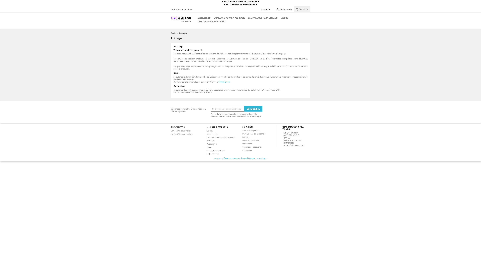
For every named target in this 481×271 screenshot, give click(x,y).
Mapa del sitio (213, 153)
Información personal (251, 130)
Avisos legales (212, 134)
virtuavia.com (224, 82)
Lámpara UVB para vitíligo (263, 18)
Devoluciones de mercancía (253, 134)
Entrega (210, 131)
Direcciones (247, 143)
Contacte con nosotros (182, 9)
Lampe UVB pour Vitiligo (181, 131)
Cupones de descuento (252, 147)
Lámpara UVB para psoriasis (229, 18)
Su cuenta (247, 127)
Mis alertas (247, 150)
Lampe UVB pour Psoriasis (182, 134)
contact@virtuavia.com (293, 145)
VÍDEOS (284, 18)
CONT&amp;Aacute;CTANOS (212, 21)
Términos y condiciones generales (221, 137)
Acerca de (211, 140)
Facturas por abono (250, 140)
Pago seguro (212, 144)
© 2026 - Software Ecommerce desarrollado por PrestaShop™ (240, 158)
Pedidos (245, 137)
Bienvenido (204, 18)
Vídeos (209, 147)
